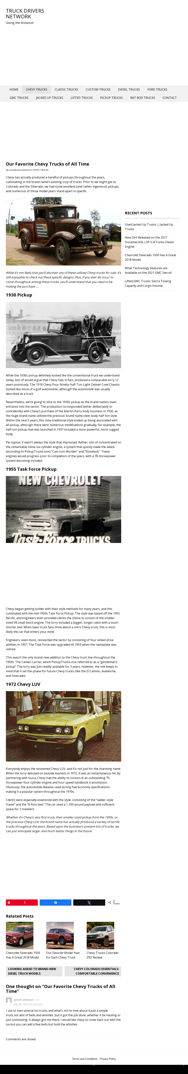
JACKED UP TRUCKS (49, 98)
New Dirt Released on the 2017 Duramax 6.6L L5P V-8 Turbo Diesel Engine (149, 242)
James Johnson (24, 999)
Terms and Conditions (84, 1058)
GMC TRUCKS (19, 98)
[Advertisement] (74, 54)
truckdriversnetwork (19, 169)
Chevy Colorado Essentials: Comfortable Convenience (96, 971)
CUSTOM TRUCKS (98, 89)
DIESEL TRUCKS (129, 89)
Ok (95, 1069)
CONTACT (170, 98)
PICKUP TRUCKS (111, 98)
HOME (14, 89)
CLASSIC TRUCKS (66, 89)
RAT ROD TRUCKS (142, 98)
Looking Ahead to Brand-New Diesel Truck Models (32, 971)
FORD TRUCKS (157, 89)
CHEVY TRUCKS (36, 89)
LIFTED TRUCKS (82, 98)
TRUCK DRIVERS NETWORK (25, 13)
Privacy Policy (108, 1058)
